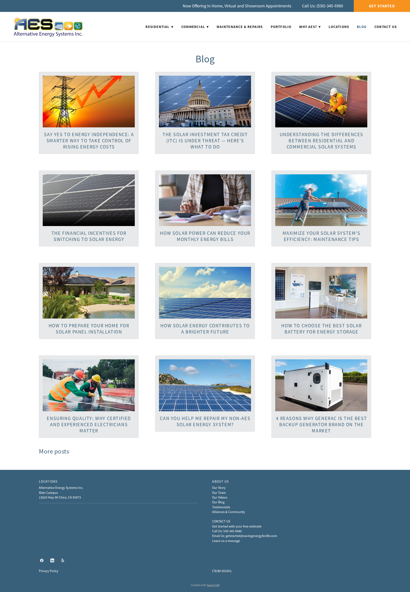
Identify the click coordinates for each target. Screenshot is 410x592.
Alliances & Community (228, 512)
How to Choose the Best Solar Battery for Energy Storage (321, 329)
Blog (362, 26)
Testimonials (221, 507)
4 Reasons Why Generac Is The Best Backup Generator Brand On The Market (321, 425)
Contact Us (385, 26)
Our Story (219, 488)
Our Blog (218, 502)
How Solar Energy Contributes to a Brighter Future (205, 329)
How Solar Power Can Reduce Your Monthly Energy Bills (205, 236)
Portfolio (281, 26)
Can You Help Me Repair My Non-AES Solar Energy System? (205, 422)
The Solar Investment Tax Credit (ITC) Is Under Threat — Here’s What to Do (205, 141)
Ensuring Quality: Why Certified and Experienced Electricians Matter (89, 425)
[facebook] (42, 561)
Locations (339, 26)
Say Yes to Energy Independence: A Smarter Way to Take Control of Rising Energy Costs (89, 141)
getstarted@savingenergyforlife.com (251, 536)
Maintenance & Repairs (240, 26)
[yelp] (62, 561)
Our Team (219, 492)
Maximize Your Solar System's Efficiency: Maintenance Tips (321, 236)
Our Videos (219, 497)
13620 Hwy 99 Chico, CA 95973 (60, 497)
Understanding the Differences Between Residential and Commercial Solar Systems (321, 141)
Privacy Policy (48, 571)
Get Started (382, 6)
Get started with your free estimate (236, 526)
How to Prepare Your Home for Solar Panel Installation (89, 329)
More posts (54, 451)
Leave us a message (226, 541)
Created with (205, 585)
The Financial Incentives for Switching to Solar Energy (88, 236)
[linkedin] (52, 561)
